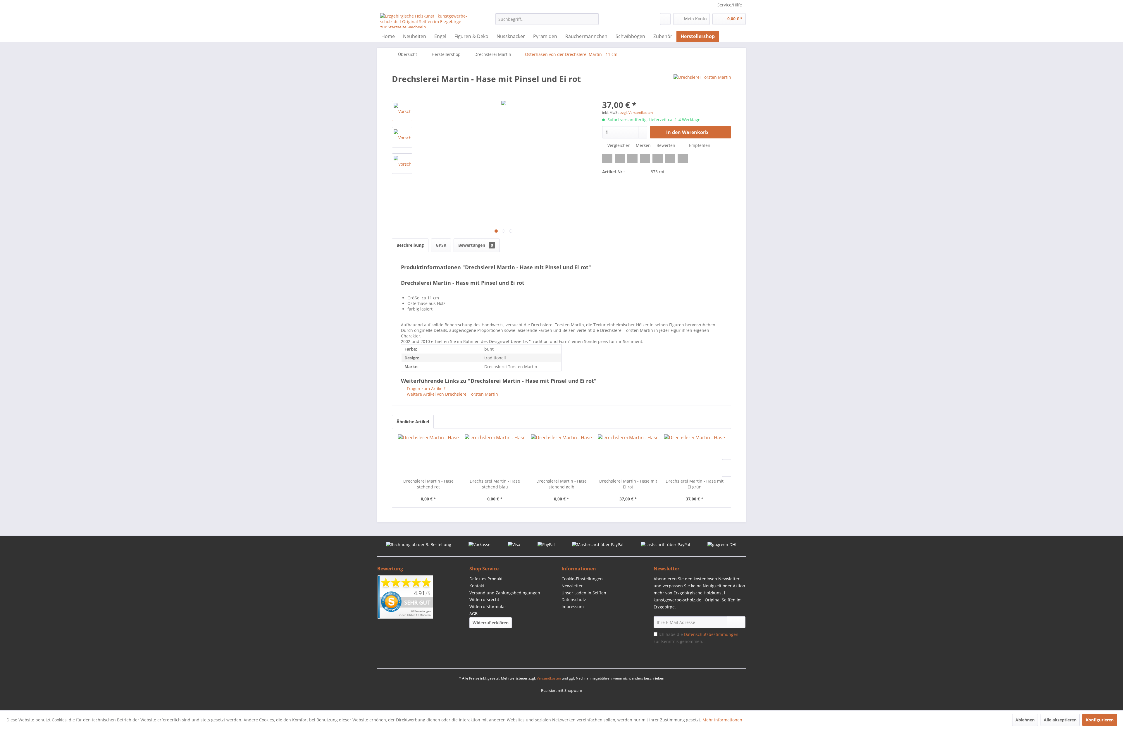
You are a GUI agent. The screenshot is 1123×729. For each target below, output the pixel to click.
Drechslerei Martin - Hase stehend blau (495, 484)
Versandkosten (549, 678)
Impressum (573, 606)
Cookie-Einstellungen (582, 579)
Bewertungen (475, 245)
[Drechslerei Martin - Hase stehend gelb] (561, 454)
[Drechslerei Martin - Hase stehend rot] (428, 454)
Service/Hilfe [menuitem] (729, 5)
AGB (473, 613)
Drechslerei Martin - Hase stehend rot (428, 484)
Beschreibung (410, 245)
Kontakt (476, 586)
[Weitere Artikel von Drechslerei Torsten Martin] (702, 84)
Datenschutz (574, 599)
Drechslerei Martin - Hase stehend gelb (561, 484)
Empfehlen (699, 145)
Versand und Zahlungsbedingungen (504, 593)
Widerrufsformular (487, 606)
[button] (607, 158)
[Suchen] (593, 19)
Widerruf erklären (491, 622)
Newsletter (572, 586)
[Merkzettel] (665, 19)
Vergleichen (618, 145)
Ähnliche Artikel (413, 421)
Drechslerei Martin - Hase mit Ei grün (695, 484)
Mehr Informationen (722, 720)
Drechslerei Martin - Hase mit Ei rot (628, 484)
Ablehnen (1025, 720)
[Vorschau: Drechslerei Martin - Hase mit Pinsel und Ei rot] (402, 111)
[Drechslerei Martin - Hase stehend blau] (495, 454)
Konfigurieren (1100, 720)
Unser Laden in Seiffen (584, 593)
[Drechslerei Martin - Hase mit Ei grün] (694, 454)
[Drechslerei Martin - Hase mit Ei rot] (628, 454)
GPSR (441, 245)
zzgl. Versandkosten (636, 112)
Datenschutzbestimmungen (711, 634)
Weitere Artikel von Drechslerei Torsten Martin (452, 394)
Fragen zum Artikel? (425, 388)
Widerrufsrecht (484, 599)
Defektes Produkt (486, 579)
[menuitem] (547, 19)
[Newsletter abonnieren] (736, 622)
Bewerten (665, 145)
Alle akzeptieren (1060, 720)
